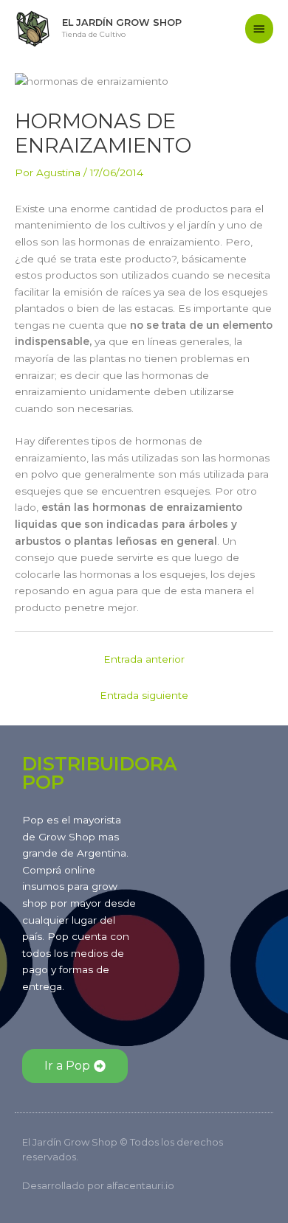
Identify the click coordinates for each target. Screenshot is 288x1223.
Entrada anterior (144, 659)
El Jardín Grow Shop (122, 22)
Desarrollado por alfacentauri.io (98, 1185)
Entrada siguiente (144, 695)
